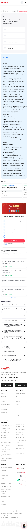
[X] (5, 380)
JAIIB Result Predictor (6, 486)
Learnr (2, 507)
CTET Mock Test (19, 435)
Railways (18, 399)
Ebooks (2, 478)
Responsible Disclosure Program (8, 511)
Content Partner (4, 409)
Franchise (3, 407)
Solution (5, 57)
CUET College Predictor (6, 483)
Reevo (2, 501)
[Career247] (21, 484)
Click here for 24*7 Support (10, 377)
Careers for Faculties (5, 404)
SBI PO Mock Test (19, 432)
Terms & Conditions (17, 513)
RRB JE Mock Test (19, 451)
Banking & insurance (20, 393)
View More (14, 202)
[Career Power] (21, 472)
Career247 (3, 499)
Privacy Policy (4, 515)
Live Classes (4, 473)
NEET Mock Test (19, 445)
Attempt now (11, 198)
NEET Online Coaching (6, 442)
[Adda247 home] (4, 2)
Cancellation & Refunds (6, 513)
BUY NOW (14, 240)
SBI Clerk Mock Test (20, 424)
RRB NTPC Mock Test (20, 429)
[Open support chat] (24, 525)
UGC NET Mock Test (20, 453)
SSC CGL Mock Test (20, 437)
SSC (17, 396)
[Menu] (25, 2)
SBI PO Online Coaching (6, 425)
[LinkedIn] (2, 380)
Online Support (4, 412)
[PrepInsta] (21, 480)
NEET (17, 412)
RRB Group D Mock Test (21, 440)
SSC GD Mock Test (20, 426)
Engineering (18, 407)
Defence (17, 404)
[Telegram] (9, 380)
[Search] (22, 2)
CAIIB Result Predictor (6, 489)
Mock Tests (3, 470)
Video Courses (4, 475)
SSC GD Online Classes (6, 432)
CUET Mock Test (19, 443)
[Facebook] (12, 380)
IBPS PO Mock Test (20, 448)
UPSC (17, 409)
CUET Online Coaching (6, 440)
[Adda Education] (21, 468)
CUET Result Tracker (5, 496)
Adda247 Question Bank (6, 467)
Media (2, 399)
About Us (3, 393)
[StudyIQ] (21, 476)
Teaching (18, 401)
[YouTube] (15, 380)
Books (2, 481)
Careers (3, 401)
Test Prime (3, 504)
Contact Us (3, 396)
